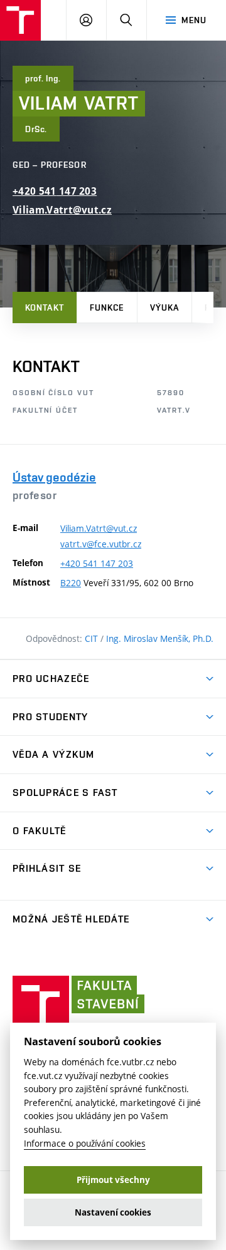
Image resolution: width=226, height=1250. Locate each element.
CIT (92, 638)
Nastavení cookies (113, 1212)
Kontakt (44, 307)
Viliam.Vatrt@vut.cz (62, 210)
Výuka (165, 307)
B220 (70, 583)
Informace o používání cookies (85, 1143)
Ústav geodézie (54, 477)
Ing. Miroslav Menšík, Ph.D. (159, 638)
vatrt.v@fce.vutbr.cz (100, 544)
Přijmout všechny (113, 1179)
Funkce (107, 307)
